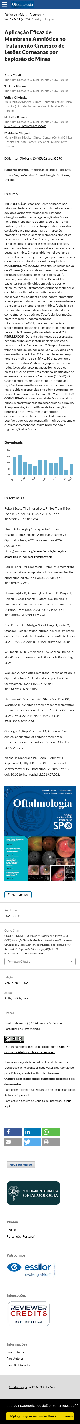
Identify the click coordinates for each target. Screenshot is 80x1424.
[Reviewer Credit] (29, 1326)
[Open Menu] (4, 4)
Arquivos (35, 14)
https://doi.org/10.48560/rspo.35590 (37, 158)
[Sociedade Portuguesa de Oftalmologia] (33, 1203)
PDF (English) (19, 894)
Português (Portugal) (21, 1236)
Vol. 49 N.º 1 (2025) (17, 19)
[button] (13, 1132)
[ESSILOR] (31, 1277)
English (12, 1230)
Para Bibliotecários (18, 1365)
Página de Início (14, 14)
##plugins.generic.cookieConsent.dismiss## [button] (41, 1416)
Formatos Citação (19, 961)
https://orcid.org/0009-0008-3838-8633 (25, 126)
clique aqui (22, 1095)
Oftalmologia (18, 1387)
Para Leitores (15, 1352)
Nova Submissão (21, 1164)
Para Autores (15, 1358)
